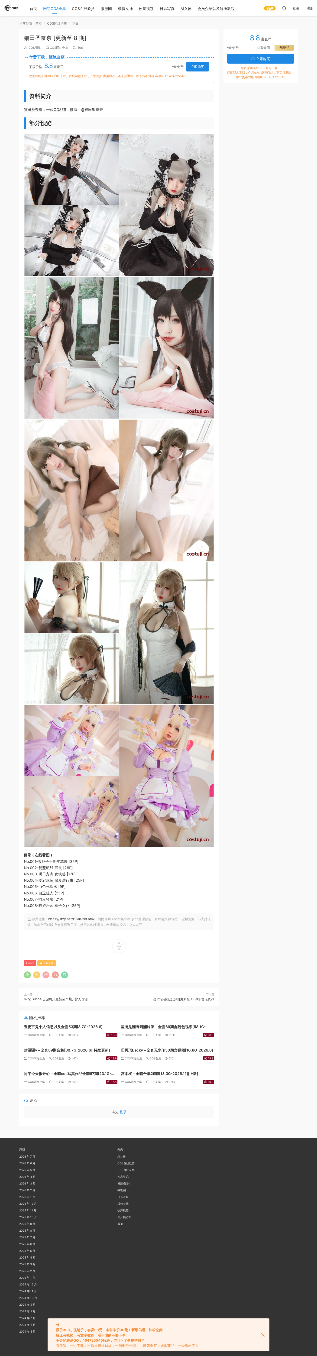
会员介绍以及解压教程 (216, 8)
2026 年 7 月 (27, 1156)
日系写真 (167, 8)
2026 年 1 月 (27, 1197)
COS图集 (35, 47)
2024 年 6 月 (27, 1325)
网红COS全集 (54, 8)
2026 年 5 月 (27, 1170)
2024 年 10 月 (28, 1298)
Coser (30, 963)
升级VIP (284, 47)
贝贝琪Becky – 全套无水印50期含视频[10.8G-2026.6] (167, 1050)
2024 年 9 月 (27, 1304)
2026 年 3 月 (27, 1183)
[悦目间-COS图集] (11, 8)
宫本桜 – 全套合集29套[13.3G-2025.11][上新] (159, 1073)
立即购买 (197, 67)
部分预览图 (124, 1217)
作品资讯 (123, 1176)
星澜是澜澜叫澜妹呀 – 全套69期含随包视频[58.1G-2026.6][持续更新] (163, 1027)
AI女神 (186, 8)
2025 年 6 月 (27, 1244)
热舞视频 (146, 8)
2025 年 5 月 (27, 1250)
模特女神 (125, 8)
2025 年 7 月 (27, 1237)
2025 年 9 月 (27, 1224)
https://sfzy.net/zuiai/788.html (71, 919)
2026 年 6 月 (27, 1163)
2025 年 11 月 (27, 1210)
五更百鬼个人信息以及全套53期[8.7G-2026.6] (63, 1026)
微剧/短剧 (123, 1183)
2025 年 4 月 (27, 1257)
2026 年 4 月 (27, 1176)
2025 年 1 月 (27, 1277)
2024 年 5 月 (27, 1331)
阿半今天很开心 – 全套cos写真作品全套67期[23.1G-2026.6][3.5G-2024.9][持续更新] (67, 1074)
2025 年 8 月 (27, 1230)
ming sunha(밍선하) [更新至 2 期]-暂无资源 (56, 999)
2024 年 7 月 (27, 1318)
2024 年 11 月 (28, 1291)
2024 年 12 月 (28, 1284)
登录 (123, 1112)
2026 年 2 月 (27, 1190)
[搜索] (284, 8)
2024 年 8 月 (27, 1311)
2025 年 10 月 (28, 1217)
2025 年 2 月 (27, 1271)
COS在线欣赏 (83, 8)
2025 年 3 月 (27, 1264)
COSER (60, 109)
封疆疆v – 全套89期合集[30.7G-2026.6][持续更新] (67, 1050)
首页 (33, 8)
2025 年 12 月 (28, 1203)
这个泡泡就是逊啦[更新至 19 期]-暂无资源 (183, 999)
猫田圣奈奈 (33, 109)
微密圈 (106, 8)
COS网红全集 (59, 47)
